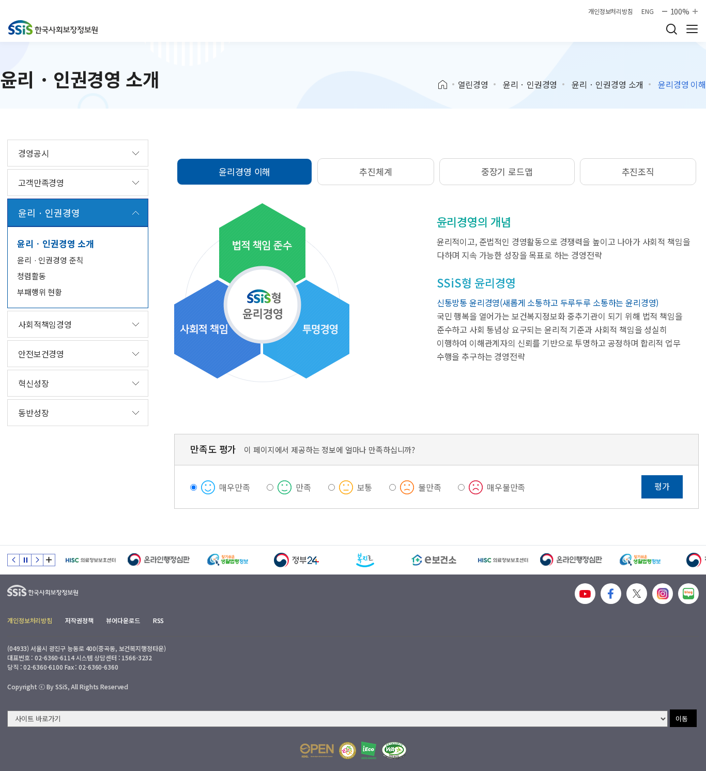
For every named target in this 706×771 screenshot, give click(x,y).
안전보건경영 (41, 353)
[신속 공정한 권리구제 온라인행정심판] (159, 560)
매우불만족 (506, 487)
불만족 (429, 487)
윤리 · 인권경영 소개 (607, 84)
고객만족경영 (41, 182)
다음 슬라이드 (37, 560)
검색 (671, 29)
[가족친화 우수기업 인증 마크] (347, 750)
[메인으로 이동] (53, 27)
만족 (303, 487)
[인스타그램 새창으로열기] (662, 593)
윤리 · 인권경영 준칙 (50, 259)
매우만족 (234, 487)
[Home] (446, 84)
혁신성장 (33, 383)
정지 (25, 560)
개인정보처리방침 (610, 11)
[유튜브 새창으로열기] (585, 593)
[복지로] (365, 560)
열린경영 (473, 84)
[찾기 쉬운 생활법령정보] (227, 560)
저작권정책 (79, 620)
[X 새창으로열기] (636, 593)
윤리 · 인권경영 (530, 84)
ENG (647, 11)
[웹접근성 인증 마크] (394, 750)
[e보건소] (434, 560)
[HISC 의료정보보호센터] (90, 560)
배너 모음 (49, 560)
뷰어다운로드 (123, 620)
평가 (662, 486)
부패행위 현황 (39, 291)
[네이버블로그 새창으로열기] (688, 593)
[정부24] (296, 560)
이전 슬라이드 (13, 560)
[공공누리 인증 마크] (317, 751)
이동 (682, 718)
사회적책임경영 (45, 324)
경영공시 (33, 153)
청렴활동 (31, 275)
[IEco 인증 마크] (368, 750)
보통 (365, 487)
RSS (158, 620)
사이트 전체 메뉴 (692, 29)
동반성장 (33, 412)
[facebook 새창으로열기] (611, 593)
